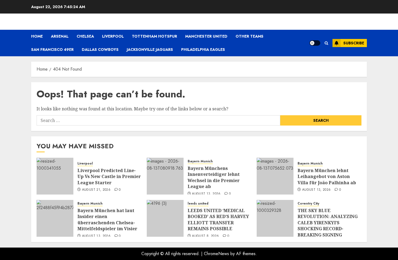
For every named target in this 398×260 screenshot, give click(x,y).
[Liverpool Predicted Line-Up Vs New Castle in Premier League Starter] (55, 176)
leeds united (198, 203)
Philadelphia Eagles (203, 49)
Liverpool (113, 36)
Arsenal (59, 36)
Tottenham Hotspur (154, 36)
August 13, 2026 (206, 194)
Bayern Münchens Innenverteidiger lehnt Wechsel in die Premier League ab (214, 177)
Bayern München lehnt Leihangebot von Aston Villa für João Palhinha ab (327, 176)
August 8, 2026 (205, 236)
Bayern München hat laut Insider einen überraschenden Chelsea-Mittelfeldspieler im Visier (107, 220)
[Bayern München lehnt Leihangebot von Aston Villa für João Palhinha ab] (275, 176)
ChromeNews (216, 254)
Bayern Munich (200, 161)
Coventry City (308, 203)
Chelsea (85, 36)
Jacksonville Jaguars (150, 49)
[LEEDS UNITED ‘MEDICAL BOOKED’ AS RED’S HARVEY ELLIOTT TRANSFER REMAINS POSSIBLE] (165, 218)
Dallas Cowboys (100, 49)
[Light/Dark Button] (314, 43)
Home (37, 36)
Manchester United (206, 36)
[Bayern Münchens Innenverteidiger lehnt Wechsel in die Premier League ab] (165, 176)
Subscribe (353, 43)
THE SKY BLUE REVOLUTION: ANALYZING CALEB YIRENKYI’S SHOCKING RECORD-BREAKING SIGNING (328, 223)
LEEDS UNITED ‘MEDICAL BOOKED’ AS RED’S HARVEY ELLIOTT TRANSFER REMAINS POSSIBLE (218, 220)
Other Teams (249, 36)
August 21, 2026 (96, 190)
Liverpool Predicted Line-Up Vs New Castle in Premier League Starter (109, 176)
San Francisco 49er (52, 49)
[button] (326, 43)
